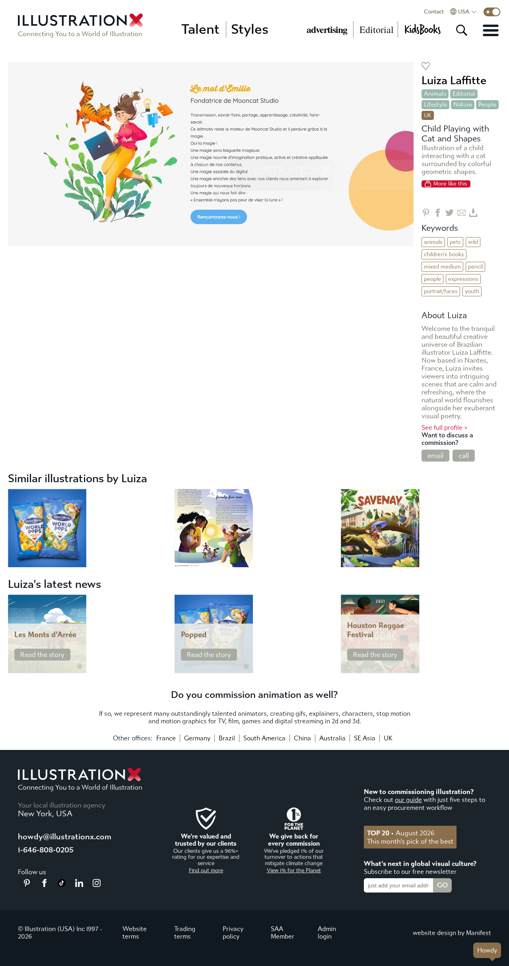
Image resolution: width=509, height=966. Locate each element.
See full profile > (445, 427)
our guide (408, 800)
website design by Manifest (452, 933)
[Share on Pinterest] (426, 213)
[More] (491, 30)
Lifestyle (435, 104)
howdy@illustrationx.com (64, 836)
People (487, 104)
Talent (200, 29)
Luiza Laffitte (454, 80)
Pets (455, 242)
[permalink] (79, 666)
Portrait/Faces (441, 291)
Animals (435, 93)
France (166, 738)
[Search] (461, 30)
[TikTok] (62, 885)
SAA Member (282, 932)
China (302, 738)
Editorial (376, 29)
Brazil (227, 738)
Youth (472, 291)
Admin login (327, 932)
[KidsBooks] (422, 29)
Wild (473, 242)
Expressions (463, 279)
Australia (332, 738)
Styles (249, 29)
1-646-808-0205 (46, 849)
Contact (434, 12)
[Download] (473, 213)
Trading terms (184, 932)
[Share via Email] (461, 213)
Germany (197, 738)
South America (264, 738)
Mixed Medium (442, 266)
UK (388, 738)
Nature (462, 104)
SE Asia (364, 738)
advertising (327, 29)
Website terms (134, 932)
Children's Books (444, 254)
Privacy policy (233, 932)
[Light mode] (491, 12)
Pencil (475, 266)
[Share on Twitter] (449, 213)
